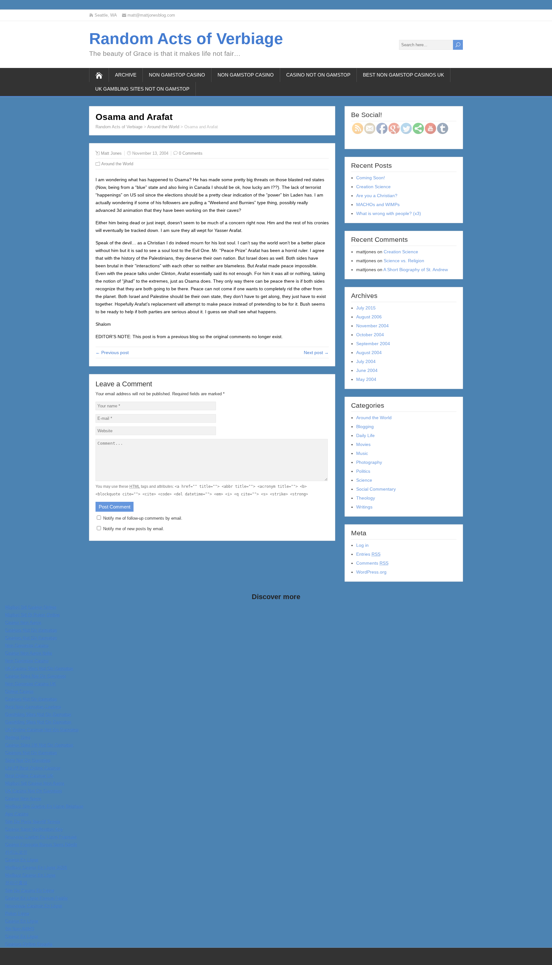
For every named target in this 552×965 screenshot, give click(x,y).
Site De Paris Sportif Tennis (32, 821)
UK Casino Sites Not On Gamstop (39, 668)
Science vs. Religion (404, 260)
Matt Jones (111, 153)
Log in (362, 545)
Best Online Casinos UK (29, 775)
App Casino (16, 813)
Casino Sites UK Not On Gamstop (39, 744)
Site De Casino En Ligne (29, 890)
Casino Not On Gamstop (318, 75)
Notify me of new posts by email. (133, 528)
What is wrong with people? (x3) (388, 213)
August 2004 (369, 352)
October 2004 (370, 334)
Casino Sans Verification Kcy (34, 829)
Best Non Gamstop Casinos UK (403, 75)
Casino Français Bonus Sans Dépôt (41, 844)
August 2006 (369, 316)
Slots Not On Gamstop (27, 760)
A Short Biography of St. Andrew (415, 269)
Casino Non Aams (23, 622)
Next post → (316, 352)
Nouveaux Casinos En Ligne (33, 905)
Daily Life (365, 435)
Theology (365, 498)
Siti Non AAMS (19, 928)
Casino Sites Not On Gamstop (35, 676)
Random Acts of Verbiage (186, 39)
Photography (369, 462)
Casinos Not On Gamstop (31, 630)
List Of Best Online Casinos (32, 767)
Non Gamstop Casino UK (30, 683)
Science (364, 480)
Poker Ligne (17, 913)
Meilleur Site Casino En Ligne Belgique (44, 806)
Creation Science (373, 186)
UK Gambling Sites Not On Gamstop (142, 89)
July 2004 (366, 361)
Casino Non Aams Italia (28, 653)
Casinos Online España (28, 943)
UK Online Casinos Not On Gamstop (42, 729)
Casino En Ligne (21, 859)
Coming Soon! (370, 177)
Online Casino (19, 691)
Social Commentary (376, 489)
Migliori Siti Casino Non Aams (34, 783)
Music (362, 453)
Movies (363, 444)
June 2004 (367, 370)
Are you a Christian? (376, 195)
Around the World (163, 126)
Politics (363, 471)
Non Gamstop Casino (177, 75)
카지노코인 (16, 852)
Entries (368, 554)
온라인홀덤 (16, 882)
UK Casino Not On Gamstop (33, 790)
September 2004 (373, 343)
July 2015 (366, 307)
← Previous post (112, 352)
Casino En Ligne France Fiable (36, 898)
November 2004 (372, 325)
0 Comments (191, 153)
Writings (364, 506)
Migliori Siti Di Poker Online (32, 614)
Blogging (365, 426)
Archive (125, 75)
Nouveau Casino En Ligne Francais (41, 836)
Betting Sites (17, 737)
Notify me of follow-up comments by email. (142, 518)
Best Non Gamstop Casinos (33, 706)
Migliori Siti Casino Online (31, 607)
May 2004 (366, 379)
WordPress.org (371, 572)
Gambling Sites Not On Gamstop (38, 714)
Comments (372, 563)
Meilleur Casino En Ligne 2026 (36, 867)
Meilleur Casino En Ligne (30, 875)
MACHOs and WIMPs (378, 204)
